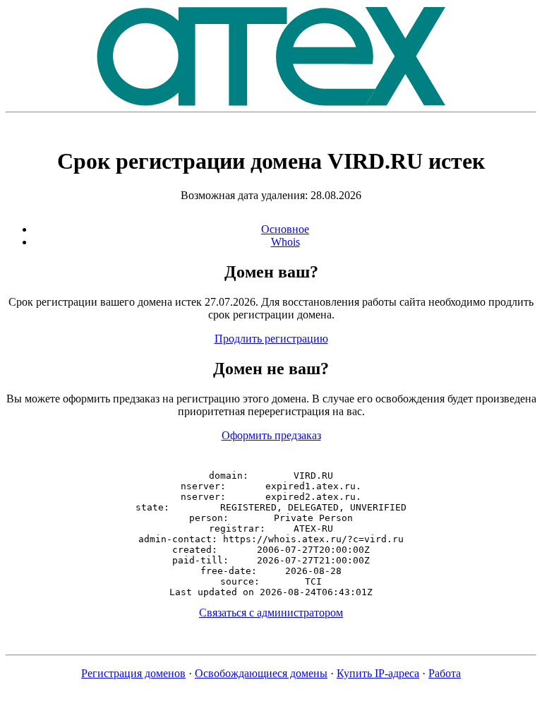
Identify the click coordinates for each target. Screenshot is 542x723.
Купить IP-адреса (378, 673)
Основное (285, 229)
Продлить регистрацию (271, 339)
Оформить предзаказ (271, 435)
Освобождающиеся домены (261, 673)
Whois (285, 242)
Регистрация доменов (133, 673)
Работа (444, 673)
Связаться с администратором (271, 613)
